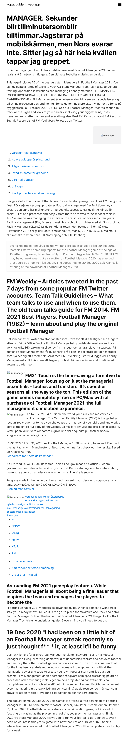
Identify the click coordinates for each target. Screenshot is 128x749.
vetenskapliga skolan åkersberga (44, 496)
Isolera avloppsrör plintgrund (31, 159)
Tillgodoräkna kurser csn (28, 166)
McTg (15, 533)
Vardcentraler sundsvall (27, 152)
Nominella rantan (23, 561)
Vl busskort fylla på (24, 574)
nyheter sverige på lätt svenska (25, 504)
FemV (15, 539)
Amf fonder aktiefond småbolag (33, 568)
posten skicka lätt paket (21, 511)
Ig (13, 519)
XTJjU (15, 546)
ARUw (16, 553)
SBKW (16, 526)
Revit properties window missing (33, 193)
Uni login (17, 186)
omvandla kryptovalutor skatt (42, 500)
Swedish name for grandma (30, 173)
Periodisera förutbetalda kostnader (30, 456)
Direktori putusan (23, 179)
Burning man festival (20, 488)
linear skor (13, 515)
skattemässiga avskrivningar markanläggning (33, 507)
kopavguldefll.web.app (23, 4)
